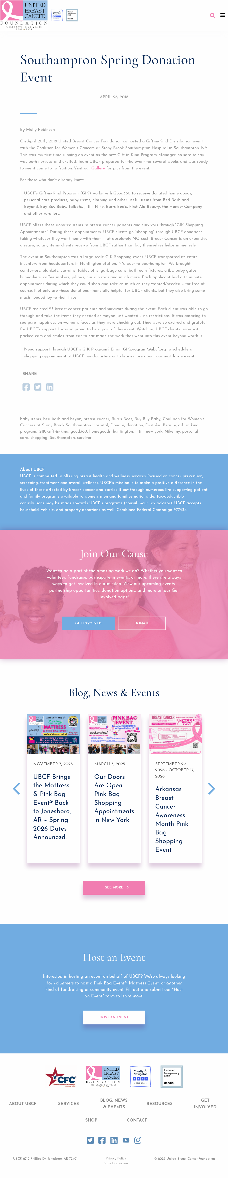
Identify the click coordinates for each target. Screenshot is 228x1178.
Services (68, 1104)
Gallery (98, 168)
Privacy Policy (116, 1158)
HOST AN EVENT (114, 1017)
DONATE (141, 623)
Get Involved (88, 623)
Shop (91, 1120)
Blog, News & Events (114, 1104)
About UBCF (22, 1104)
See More (114, 887)
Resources (160, 1104)
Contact (137, 1120)
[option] (53, 788)
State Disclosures (116, 1163)
